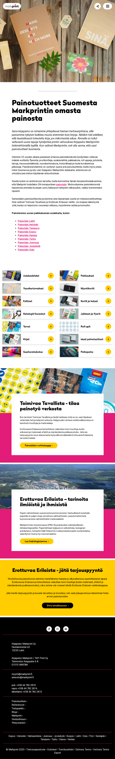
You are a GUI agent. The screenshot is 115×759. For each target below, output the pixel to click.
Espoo (12, 736)
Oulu (85, 736)
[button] (107, 6)
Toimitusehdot (66, 749)
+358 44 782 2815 (32, 691)
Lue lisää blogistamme (36, 541)
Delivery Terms (83, 749)
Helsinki (21, 736)
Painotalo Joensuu (28, 242)
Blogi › (15, 712)
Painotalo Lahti (26, 221)
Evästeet (52, 749)
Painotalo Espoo (27, 231)
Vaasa (62, 739)
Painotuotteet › (19, 701)
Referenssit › (18, 704)
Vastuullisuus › (19, 719)
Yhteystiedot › (19, 722)
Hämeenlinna (34, 736)
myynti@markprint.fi (22, 674)
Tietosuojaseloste (35, 749)
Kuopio (70, 736)
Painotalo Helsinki (28, 224)
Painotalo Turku (27, 239)
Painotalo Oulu (26, 249)
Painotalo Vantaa (27, 235)
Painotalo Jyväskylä (29, 246)
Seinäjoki (100, 736)
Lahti (78, 736)
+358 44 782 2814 (27, 688)
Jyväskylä (59, 736)
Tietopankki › (18, 708)
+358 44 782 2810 (26, 685)
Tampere (45, 739)
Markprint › (17, 715)
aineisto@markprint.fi (23, 677)
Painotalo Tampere (29, 228)
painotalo (61, 184)
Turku (54, 739)
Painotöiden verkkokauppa (38, 445)
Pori (91, 736)
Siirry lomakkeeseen (57, 605)
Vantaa (71, 739)
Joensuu (47, 736)
